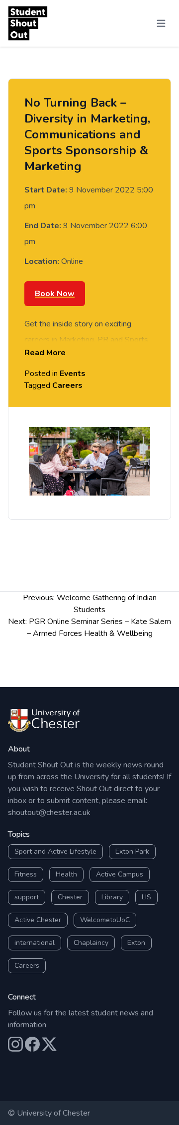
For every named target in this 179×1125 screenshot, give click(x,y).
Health (66, 874)
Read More (45, 352)
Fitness (25, 874)
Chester (70, 897)
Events (73, 373)
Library (112, 897)
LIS (146, 897)
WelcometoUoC (105, 920)
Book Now (55, 293)
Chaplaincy (91, 942)
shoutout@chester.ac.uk (49, 812)
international (34, 942)
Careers (67, 385)
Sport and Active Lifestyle (55, 851)
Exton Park (132, 851)
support (26, 897)
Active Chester (37, 920)
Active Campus (119, 874)
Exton (136, 942)
